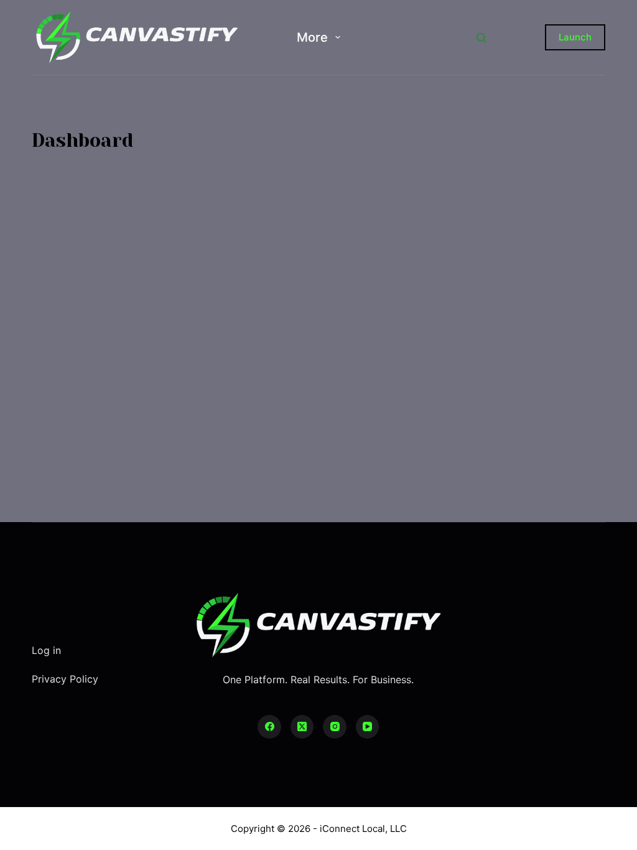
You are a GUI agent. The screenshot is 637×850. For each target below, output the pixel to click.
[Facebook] (269, 727)
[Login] (515, 37)
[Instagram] (334, 727)
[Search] (481, 37)
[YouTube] (367, 727)
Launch (575, 37)
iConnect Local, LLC (363, 828)
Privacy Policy (65, 679)
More (312, 37)
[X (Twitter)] (302, 727)
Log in (46, 650)
